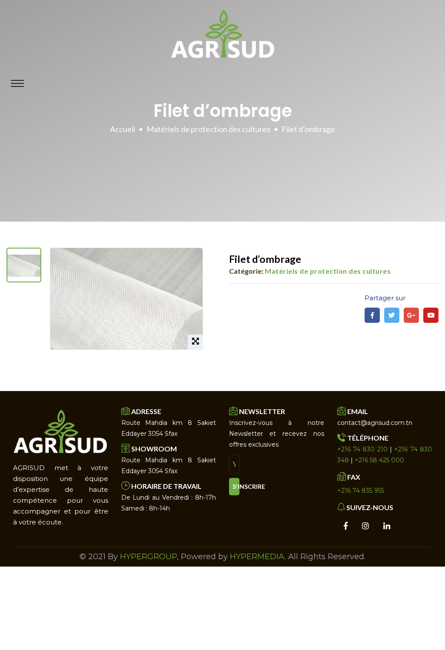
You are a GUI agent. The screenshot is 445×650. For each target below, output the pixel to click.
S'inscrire (235, 486)
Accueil (122, 129)
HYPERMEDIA (257, 556)
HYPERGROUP (148, 556)
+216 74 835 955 (360, 490)
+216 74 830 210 (362, 449)
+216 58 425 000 (379, 460)
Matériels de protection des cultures (208, 129)
